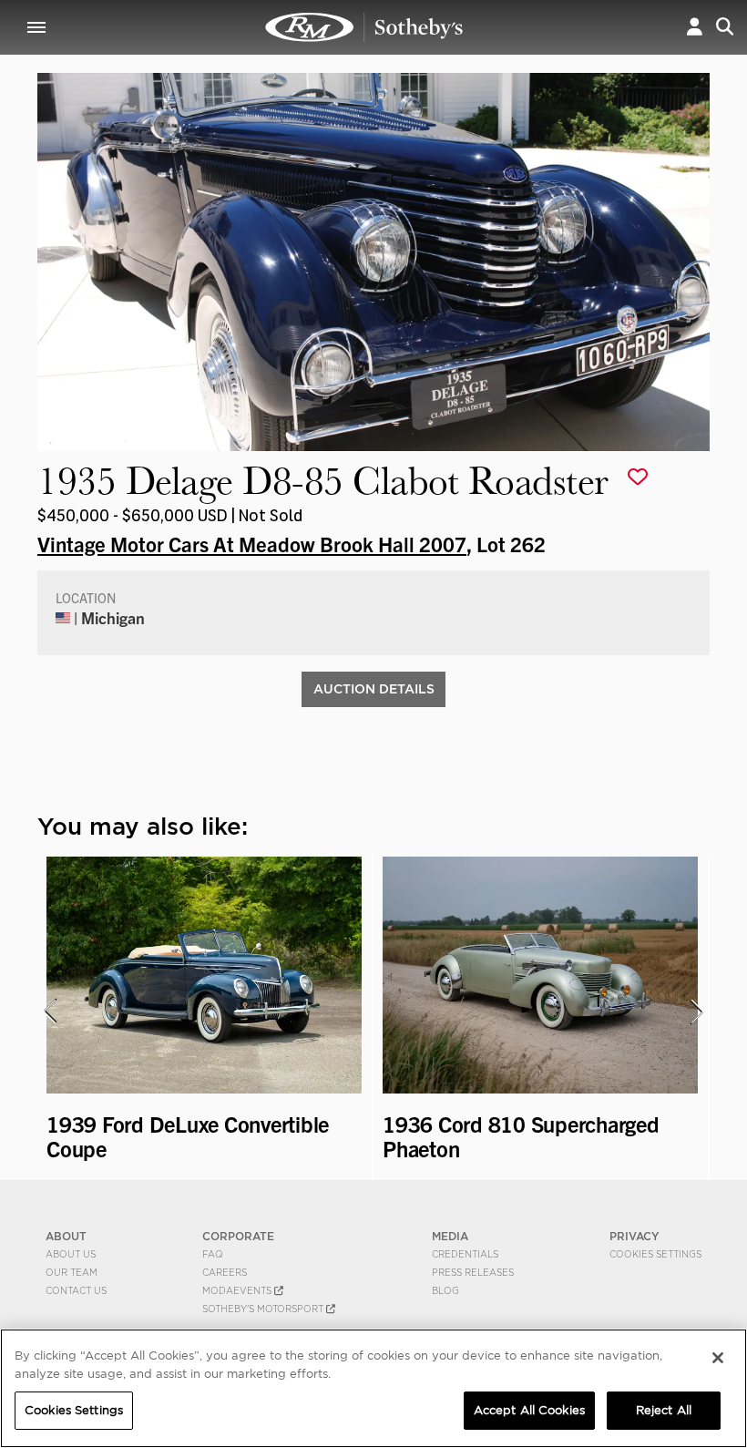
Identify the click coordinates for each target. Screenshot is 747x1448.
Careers (224, 1272)
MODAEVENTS (238, 1290)
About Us (71, 1253)
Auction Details (374, 689)
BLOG (445, 1290)
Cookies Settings (655, 1253)
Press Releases (473, 1272)
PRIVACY (634, 1236)
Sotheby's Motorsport (264, 1308)
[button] (694, 27)
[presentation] (49, 1011)
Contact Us (76, 1290)
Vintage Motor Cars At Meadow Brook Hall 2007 (251, 543)
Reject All (663, 1410)
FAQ (212, 1253)
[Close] (718, 1358)
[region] (373, 1388)
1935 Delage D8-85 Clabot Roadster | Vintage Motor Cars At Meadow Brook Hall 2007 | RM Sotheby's (364, 27)
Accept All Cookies (529, 1410)
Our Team (71, 1272)
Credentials (465, 1253)
